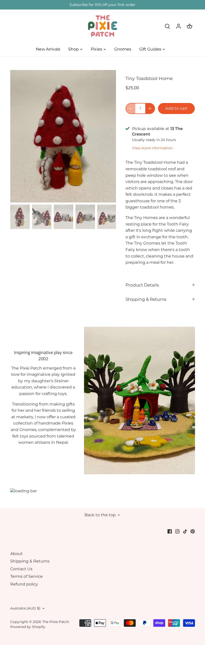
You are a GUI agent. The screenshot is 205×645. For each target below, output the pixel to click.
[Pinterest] (192, 531)
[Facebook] (170, 531)
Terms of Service (26, 576)
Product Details (142, 285)
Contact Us (21, 568)
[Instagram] (177, 531)
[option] (63, 136)
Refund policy (24, 584)
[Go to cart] (189, 26)
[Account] (178, 26)
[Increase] (150, 108)
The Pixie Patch (55, 622)
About (16, 553)
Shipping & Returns (146, 299)
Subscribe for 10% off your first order (103, 4)
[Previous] (22, 136)
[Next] (103, 136)
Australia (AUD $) (25, 608)
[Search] (167, 26)
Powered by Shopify (27, 626)
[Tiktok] (185, 531)
